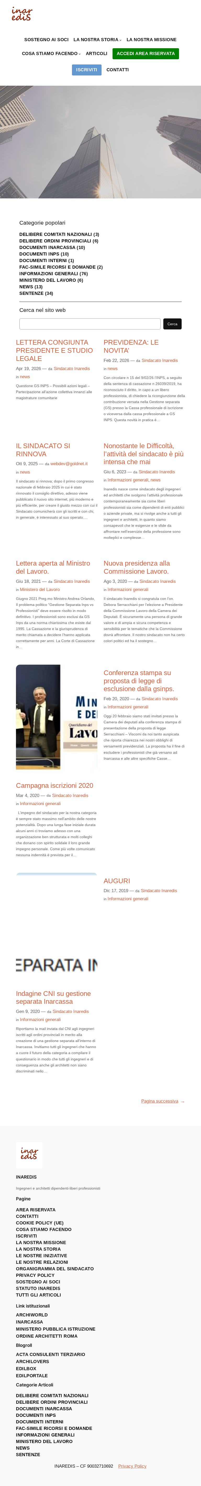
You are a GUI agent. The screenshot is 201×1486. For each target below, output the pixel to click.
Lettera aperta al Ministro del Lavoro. (53, 567)
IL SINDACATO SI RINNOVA (43, 450)
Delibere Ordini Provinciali (55, 240)
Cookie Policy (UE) (40, 1223)
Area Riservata (35, 1209)
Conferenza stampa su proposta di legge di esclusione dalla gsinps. (139, 681)
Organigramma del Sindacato (55, 1268)
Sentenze (31, 293)
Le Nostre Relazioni (42, 1262)
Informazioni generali (48, 273)
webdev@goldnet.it (69, 463)
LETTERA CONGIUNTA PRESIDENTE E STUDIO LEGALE (54, 350)
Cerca (172, 324)
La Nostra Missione (41, 1242)
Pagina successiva (163, 1101)
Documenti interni (43, 260)
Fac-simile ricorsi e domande (57, 267)
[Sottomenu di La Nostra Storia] (120, 40)
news (26, 286)
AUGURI (117, 881)
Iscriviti (26, 1236)
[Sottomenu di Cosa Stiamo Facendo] (80, 54)
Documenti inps (39, 254)
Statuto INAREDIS (38, 1288)
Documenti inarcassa (47, 247)
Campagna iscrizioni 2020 (54, 785)
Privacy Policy (35, 1275)
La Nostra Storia (38, 1249)
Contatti (27, 1216)
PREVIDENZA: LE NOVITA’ (131, 346)
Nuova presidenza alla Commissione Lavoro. (137, 567)
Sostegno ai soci (38, 1281)
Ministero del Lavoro (47, 280)
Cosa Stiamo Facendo (44, 1229)
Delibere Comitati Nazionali (55, 234)
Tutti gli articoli (38, 1295)
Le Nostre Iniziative (41, 1255)
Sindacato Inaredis (72, 368)
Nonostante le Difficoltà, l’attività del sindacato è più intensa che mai (143, 454)
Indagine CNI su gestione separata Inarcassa (53, 997)
